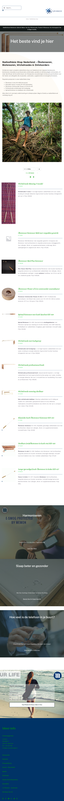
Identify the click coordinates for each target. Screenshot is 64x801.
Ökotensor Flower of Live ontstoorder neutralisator (39, 289)
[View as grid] (30, 177)
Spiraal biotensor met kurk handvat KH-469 (36, 314)
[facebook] (5, 798)
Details (5, 205)
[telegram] (14, 798)
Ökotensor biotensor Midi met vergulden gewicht (38, 233)
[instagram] (3, 798)
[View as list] (33, 177)
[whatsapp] (11, 798)
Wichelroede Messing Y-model (30, 184)
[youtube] (8, 798)
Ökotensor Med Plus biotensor (30, 261)
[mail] (16, 798)
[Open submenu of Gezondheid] (61, 784)
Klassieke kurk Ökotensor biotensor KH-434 (36, 418)
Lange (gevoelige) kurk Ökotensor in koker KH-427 (38, 469)
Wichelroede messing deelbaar (30, 391)
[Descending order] (39, 169)
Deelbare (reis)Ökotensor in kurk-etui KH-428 (36, 443)
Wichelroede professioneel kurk (31, 365)
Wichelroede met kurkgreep (29, 341)
